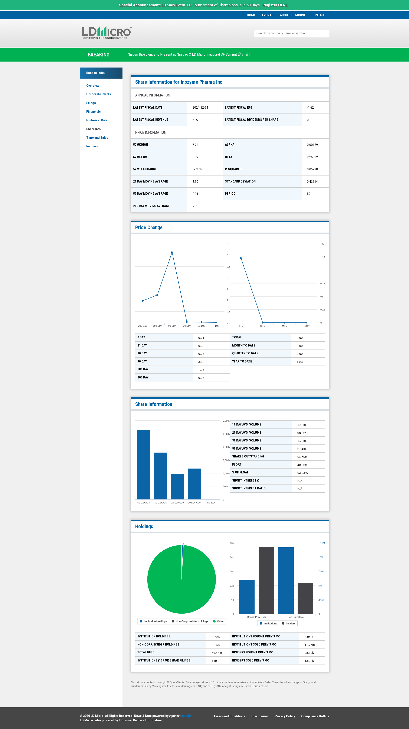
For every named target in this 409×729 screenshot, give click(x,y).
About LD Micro (292, 15)
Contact (318, 15)
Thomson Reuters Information (140, 720)
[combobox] (291, 33)
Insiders (92, 146)
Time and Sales (97, 137)
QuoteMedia (177, 682)
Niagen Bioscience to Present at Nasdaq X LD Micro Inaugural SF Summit (183, 54)
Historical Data (97, 120)
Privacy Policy (285, 716)
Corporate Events (98, 94)
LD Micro (97, 715)
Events (268, 15)
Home (251, 15)
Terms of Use (260, 686)
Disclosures (260, 716)
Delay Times (272, 682)
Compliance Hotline (315, 716)
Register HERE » (276, 5)
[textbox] (293, 33)
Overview (92, 85)
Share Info (93, 129)
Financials (93, 111)
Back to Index (95, 73)
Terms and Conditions (229, 716)
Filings (91, 103)
